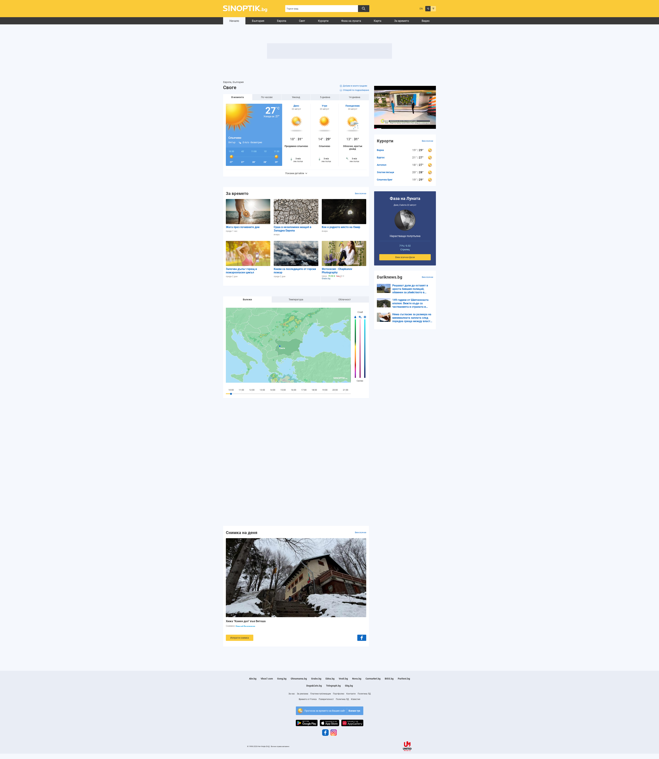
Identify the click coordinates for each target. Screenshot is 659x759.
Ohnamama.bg (299, 678)
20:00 (335, 390)
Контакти (351, 694)
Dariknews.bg (389, 277)
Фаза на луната (351, 20)
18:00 (314, 390)
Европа (281, 20)
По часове (267, 97)
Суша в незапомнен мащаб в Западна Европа (292, 228)
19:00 (324, 390)
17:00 (304, 390)
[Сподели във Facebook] (361, 638)
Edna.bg (330, 678)
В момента (237, 97)
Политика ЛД (364, 694)
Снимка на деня (241, 532)
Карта (377, 20)
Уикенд (296, 97)
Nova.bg (356, 678)
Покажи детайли (294, 173)
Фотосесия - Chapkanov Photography (337, 270)
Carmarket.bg (373, 678)
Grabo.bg (316, 678)
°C (428, 8)
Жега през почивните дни (242, 227)
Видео (426, 20)
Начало (234, 20)
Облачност (344, 299)
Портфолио (338, 694)
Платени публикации (320, 694)
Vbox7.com (267, 678)
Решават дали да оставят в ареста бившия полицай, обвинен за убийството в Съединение (410, 289)
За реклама (302, 694)
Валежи (247, 299)
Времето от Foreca (308, 699)
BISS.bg (389, 678)
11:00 (241, 390)
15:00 (283, 390)
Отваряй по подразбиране (356, 90)
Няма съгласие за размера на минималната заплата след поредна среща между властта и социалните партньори (412, 318)
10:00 (231, 390)
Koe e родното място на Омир (341, 227)
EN (421, 8)
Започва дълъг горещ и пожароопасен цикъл (241, 270)
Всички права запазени (280, 746)
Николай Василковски (245, 626)
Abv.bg (252, 678)
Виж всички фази (405, 257)
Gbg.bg (349, 685)
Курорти (323, 20)
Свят (302, 20)
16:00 (293, 390)
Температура (296, 299)
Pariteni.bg (404, 678)
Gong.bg (281, 678)
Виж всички (360, 193)
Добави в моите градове (355, 86)
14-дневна (354, 97)
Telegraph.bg (333, 685)
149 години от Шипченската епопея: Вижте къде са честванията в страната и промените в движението (410, 303)
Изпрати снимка (239, 637)
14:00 (272, 390)
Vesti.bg (343, 678)
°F (433, 8)
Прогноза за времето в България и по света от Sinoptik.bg (247, 8)
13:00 (262, 390)
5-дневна (325, 97)
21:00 (345, 390)
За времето (401, 20)
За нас (291, 694)
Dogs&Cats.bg (314, 685)
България (258, 20)
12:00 (252, 390)
